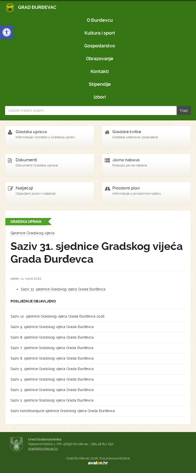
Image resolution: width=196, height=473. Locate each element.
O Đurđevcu (100, 20)
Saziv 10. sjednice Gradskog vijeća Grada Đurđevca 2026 (57, 316)
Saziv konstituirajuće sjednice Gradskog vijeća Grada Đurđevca (62, 411)
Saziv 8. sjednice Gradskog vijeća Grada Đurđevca (52, 337)
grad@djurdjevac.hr (43, 448)
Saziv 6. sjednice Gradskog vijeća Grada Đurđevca (52, 358)
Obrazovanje (99, 58)
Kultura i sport (99, 33)
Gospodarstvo (99, 45)
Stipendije (100, 84)
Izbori (100, 97)
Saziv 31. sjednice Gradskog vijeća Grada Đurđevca (63, 289)
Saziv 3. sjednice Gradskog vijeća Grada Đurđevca (52, 390)
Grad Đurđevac (31, 8)
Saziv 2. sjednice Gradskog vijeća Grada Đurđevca (51, 400)
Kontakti (100, 71)
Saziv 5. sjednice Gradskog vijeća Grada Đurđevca (52, 369)
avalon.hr (98, 463)
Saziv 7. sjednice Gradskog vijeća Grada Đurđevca (51, 348)
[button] (6, 32)
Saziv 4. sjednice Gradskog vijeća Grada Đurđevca (52, 379)
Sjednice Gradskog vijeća (32, 233)
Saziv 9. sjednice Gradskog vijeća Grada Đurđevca (52, 327)
